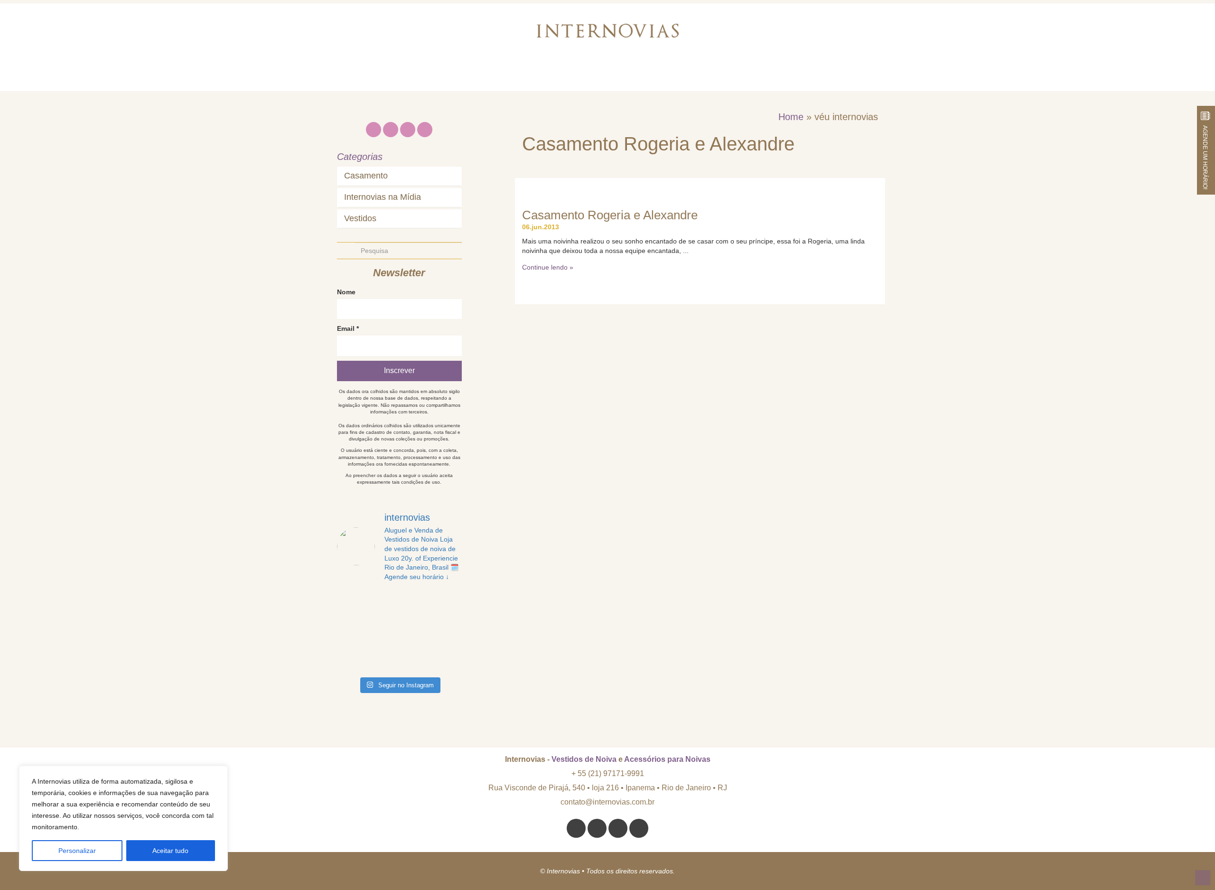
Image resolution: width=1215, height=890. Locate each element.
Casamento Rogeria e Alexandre (610, 215)
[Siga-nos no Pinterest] (597, 828)
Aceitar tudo (170, 850)
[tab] (399, 176)
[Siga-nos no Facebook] (617, 828)
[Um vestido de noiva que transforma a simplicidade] (415, 641)
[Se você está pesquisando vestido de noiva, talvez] (350, 621)
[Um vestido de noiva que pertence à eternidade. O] (447, 621)
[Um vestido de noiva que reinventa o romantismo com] (383, 641)
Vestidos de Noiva (584, 759)
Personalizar (77, 850)
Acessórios (667, 73)
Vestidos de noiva (581, 73)
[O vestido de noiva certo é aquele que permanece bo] (350, 601)
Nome (346, 292)
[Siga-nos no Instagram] (576, 828)
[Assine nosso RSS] (638, 828)
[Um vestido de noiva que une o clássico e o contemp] (415, 661)
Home (420, 73)
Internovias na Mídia (382, 197)
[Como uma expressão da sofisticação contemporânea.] (447, 661)
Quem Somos (488, 73)
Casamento (366, 175)
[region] (123, 818)
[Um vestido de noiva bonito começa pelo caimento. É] (383, 601)
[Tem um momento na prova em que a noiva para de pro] (415, 601)
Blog (725, 73)
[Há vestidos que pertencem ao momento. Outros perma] (383, 621)
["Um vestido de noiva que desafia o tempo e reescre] (415, 621)
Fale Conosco (790, 73)
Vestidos (360, 218)
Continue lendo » (547, 267)
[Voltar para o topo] (1202, 877)
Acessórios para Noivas (667, 759)
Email (348, 328)
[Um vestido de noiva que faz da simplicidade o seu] (350, 641)
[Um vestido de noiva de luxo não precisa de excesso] (447, 601)
